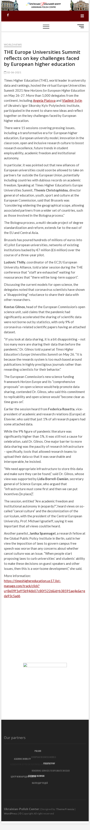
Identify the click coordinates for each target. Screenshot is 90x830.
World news (13, 44)
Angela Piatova (44, 100)
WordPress (10, 813)
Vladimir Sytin (72, 100)
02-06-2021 (13, 72)
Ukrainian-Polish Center (21, 809)
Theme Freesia (65, 809)
